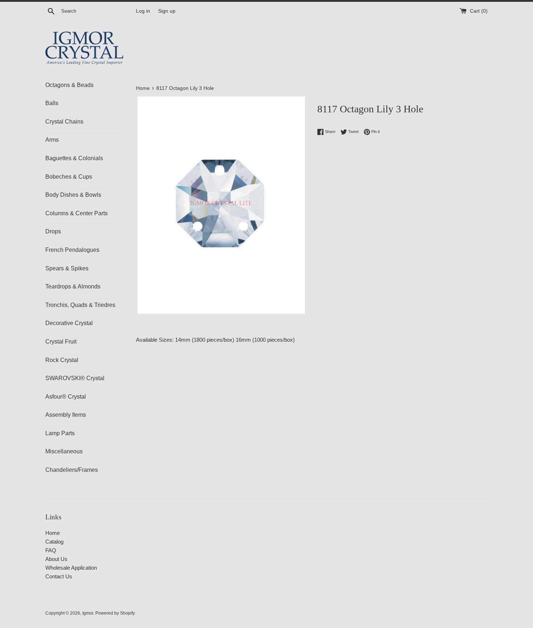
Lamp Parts (60, 433)
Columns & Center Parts (76, 213)
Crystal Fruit (61, 341)
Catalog (54, 541)
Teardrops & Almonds (72, 286)
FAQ (50, 550)
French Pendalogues (72, 250)
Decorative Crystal (69, 323)
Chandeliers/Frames (71, 470)
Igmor (87, 613)
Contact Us (58, 576)
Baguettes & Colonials (74, 158)
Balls (51, 103)
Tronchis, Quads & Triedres (80, 305)
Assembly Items (65, 415)
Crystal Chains (64, 121)
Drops (53, 231)
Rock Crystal (61, 360)
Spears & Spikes (66, 268)
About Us (56, 559)
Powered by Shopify (115, 613)
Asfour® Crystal (65, 397)
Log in (143, 11)
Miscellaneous (64, 451)
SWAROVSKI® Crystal (74, 378)
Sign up (166, 11)
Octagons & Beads (69, 85)
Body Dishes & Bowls (73, 195)
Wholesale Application (71, 568)
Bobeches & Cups (68, 177)
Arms (52, 140)
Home (52, 533)
